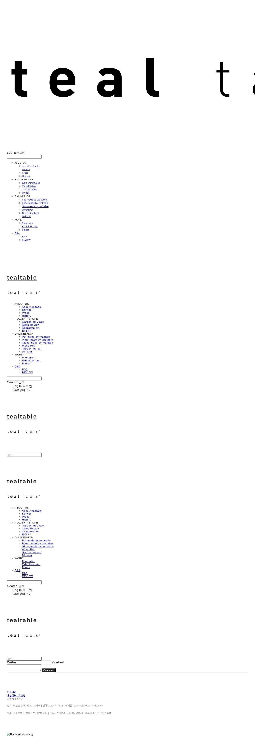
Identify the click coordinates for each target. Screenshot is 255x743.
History (26, 176)
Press (25, 172)
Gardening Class (31, 182)
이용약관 (11, 692)
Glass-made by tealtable (35, 206)
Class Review (29, 186)
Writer (11, 662)
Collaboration (29, 189)
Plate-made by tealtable (35, 203)
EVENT (25, 193)
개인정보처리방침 (16, 695)
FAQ (24, 236)
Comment (48, 670)
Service (26, 169)
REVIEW (26, 240)
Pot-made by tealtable (34, 199)
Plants (25, 229)
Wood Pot (27, 209)
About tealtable (30, 166)
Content (58, 662)
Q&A (17, 233)
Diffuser (26, 216)
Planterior (27, 223)
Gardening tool (30, 213)
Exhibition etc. (30, 226)
